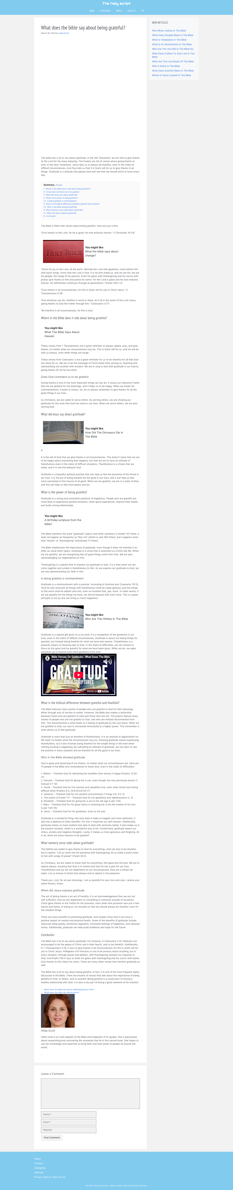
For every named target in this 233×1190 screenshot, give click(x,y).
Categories (105, 10)
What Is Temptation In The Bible (169, 39)
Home (91, 10)
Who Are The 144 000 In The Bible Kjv (172, 49)
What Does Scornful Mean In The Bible (173, 70)
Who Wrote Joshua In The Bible (169, 30)
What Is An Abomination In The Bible (172, 44)
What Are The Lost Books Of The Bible (173, 61)
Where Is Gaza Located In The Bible (171, 75)
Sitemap (38, 1172)
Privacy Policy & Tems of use (49, 1177)
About (119, 10)
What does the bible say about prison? (61, 992)
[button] (143, 11)
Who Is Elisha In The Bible (166, 66)
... (42, 1054)
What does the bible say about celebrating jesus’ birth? (69, 989)
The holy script (116, 3)
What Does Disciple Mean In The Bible (172, 35)
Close (58, 185)
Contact (132, 10)
